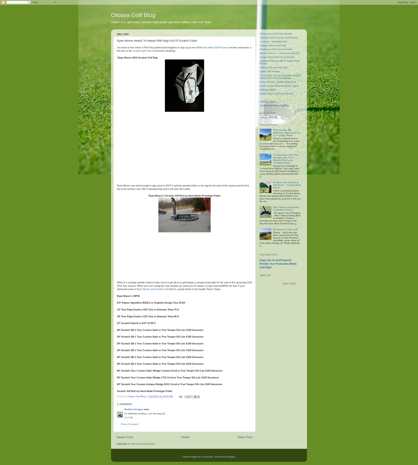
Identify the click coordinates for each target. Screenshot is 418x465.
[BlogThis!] (189, 396)
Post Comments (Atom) (143, 444)
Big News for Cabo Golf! (285, 229)
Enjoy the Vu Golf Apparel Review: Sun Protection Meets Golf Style (278, 264)
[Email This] (186, 396)
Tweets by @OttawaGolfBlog (274, 105)
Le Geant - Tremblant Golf (273, 41)
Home (185, 437)
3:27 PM (128, 417)
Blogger (231, 457)
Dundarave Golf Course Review (276, 49)
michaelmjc (207, 457)
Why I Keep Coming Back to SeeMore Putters (286, 208)
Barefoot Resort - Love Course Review (279, 53)
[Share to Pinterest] (198, 396)
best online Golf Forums (215, 47)
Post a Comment (129, 424)
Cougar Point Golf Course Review (277, 57)
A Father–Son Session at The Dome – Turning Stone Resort (287, 185)
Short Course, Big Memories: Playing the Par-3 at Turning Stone (287, 132)
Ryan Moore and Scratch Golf (153, 289)
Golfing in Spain (268, 90)
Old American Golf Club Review (276, 34)
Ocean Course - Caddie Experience (278, 82)
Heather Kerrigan (133, 409)
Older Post (244, 437)
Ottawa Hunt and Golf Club (273, 67)
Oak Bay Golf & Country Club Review (279, 37)
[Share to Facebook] (195, 396)
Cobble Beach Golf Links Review (276, 93)
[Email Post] (180, 396)
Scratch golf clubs (142, 51)
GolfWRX (168, 185)
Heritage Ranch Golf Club (273, 45)
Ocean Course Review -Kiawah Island (279, 86)
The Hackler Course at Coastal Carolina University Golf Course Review (280, 76)
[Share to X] (192, 396)
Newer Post (125, 437)
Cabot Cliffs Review (270, 71)
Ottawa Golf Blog (133, 15)
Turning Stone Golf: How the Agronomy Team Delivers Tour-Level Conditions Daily (285, 159)
